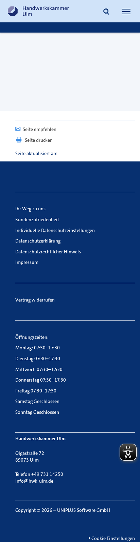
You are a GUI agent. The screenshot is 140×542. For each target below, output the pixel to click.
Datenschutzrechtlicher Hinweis (48, 252)
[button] (106, 12)
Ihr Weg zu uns (30, 209)
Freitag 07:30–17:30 (35, 391)
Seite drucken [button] (39, 140)
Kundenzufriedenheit (37, 219)
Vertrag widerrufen (35, 300)
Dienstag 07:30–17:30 (37, 358)
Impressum (26, 262)
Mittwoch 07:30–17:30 (39, 369)
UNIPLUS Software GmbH (83, 510)
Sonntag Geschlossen (37, 412)
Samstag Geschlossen (37, 401)
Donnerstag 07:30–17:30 (40, 380)
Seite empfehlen (39, 129)
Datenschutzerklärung (37, 241)
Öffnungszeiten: (32, 337)
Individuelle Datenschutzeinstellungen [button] (55, 230)
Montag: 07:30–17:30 (37, 348)
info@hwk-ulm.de (34, 481)
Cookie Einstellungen (112, 538)
